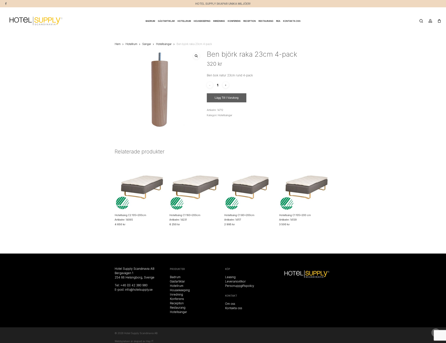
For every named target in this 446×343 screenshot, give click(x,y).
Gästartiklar (177, 281)
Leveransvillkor (235, 281)
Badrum (175, 277)
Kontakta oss (233, 308)
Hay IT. (150, 341)
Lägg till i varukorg (227, 97)
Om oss (230, 304)
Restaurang (177, 307)
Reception (177, 303)
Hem (118, 44)
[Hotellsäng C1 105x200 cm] (305, 185)
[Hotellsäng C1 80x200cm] (250, 185)
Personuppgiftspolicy (239, 286)
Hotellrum (131, 44)
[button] (196, 56)
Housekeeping (180, 290)
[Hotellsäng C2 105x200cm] (141, 185)
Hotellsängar (164, 44)
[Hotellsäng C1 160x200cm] (195, 185)
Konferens (177, 299)
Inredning (176, 294)
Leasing (230, 277)
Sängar (146, 44)
